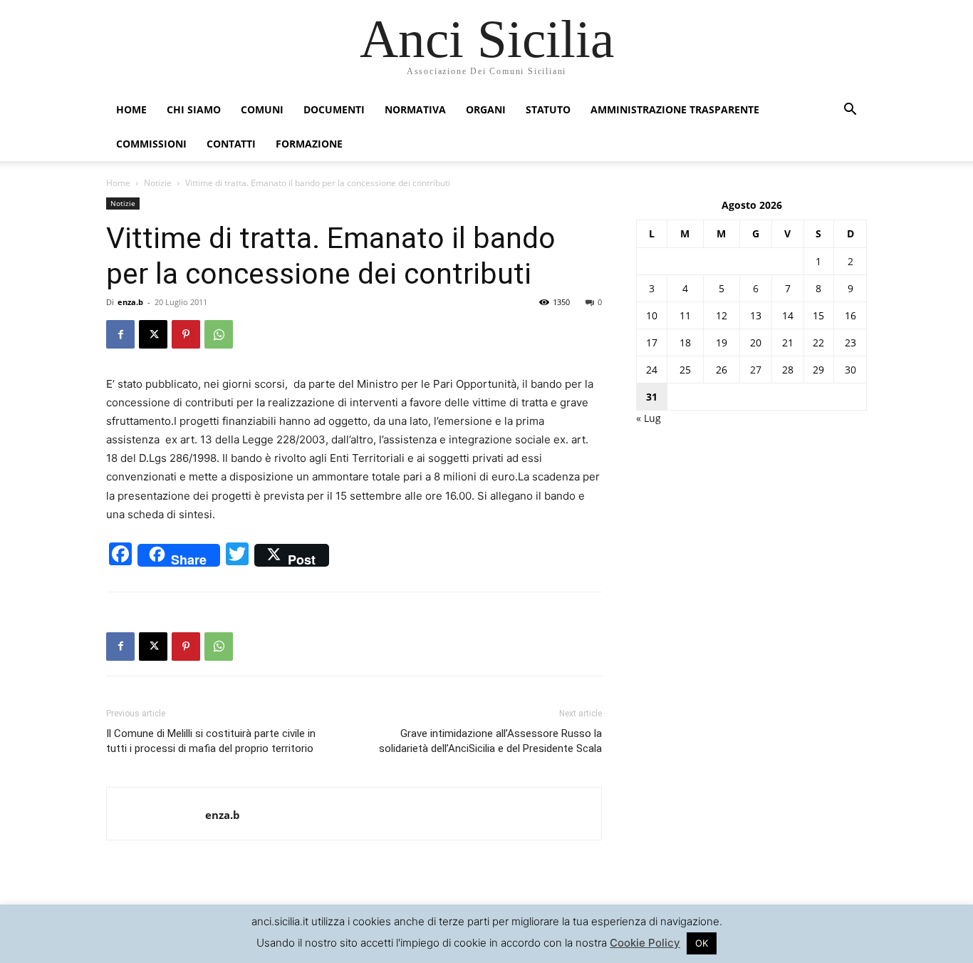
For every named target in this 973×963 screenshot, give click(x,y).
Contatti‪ (231, 143)
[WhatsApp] (218, 334)
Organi (486, 109)
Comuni (262, 109)
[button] (850, 111)
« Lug (648, 418)
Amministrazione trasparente (674, 109)
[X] (153, 334)
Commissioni (151, 143)
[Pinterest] (186, 334)
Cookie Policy (645, 942)
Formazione (309, 143)
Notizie (158, 183)
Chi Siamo (194, 109)
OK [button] (701, 943)
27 (755, 369)
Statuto (548, 109)
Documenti (334, 109)
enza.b (130, 302)
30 (850, 369)
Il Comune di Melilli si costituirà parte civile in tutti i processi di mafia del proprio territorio (211, 741)
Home (131, 109)
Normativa (415, 109)
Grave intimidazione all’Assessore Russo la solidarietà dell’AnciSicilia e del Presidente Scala (490, 741)
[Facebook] (120, 334)
